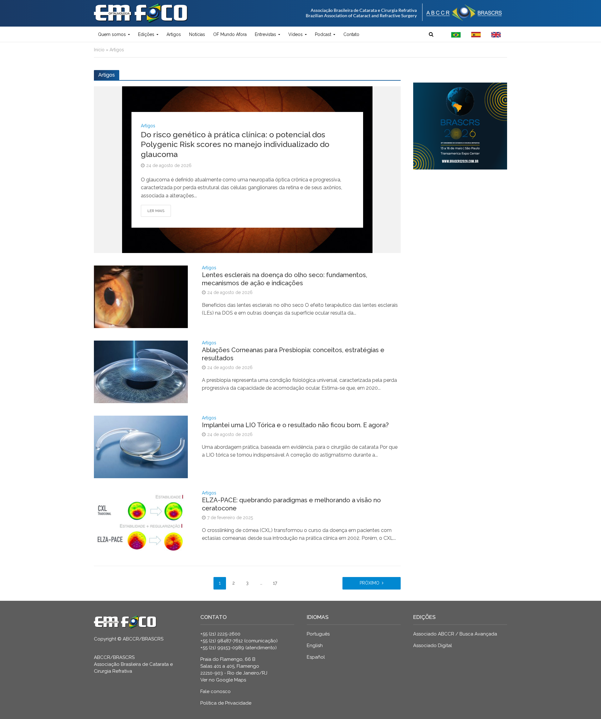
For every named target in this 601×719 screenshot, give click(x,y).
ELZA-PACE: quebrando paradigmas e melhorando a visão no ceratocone (291, 504)
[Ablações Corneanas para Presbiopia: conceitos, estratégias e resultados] (141, 371)
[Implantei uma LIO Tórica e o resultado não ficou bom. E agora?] (141, 446)
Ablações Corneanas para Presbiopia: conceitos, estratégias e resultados (293, 354)
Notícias (197, 34)
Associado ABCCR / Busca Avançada (455, 634)
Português (318, 634)
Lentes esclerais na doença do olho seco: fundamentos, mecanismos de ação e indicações (284, 279)
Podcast (323, 34)
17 (275, 582)
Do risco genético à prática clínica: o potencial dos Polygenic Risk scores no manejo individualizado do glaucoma (235, 144)
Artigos (174, 34)
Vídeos (295, 34)
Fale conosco (215, 691)
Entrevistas (265, 34)
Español (316, 657)
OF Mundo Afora (230, 34)
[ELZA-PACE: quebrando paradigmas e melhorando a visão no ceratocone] (141, 521)
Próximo (369, 582)
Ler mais (155, 211)
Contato (351, 34)
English (315, 645)
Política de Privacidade (225, 703)
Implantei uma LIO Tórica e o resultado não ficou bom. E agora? (295, 425)
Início (99, 49)
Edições (146, 34)
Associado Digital (432, 645)
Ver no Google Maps (223, 680)
